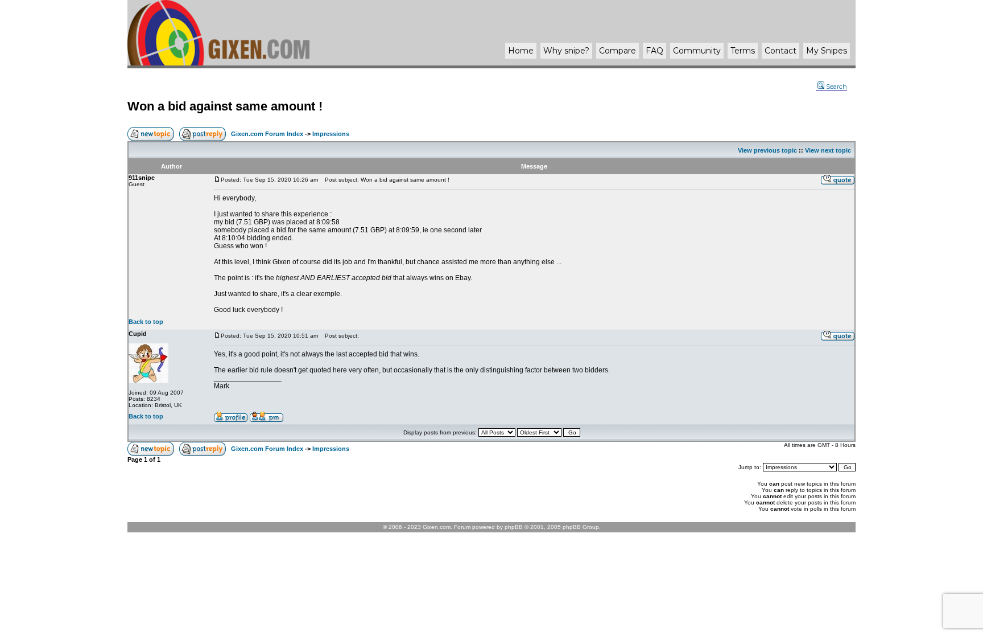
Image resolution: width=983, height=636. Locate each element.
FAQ (654, 51)
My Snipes (826, 51)
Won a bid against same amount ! (225, 106)
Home (521, 51)
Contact (780, 51)
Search (836, 87)
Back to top (146, 321)
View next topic (828, 150)
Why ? (566, 51)
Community (697, 51)
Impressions (330, 133)
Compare (617, 51)
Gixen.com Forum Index (267, 133)
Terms (742, 51)
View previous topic (767, 150)
